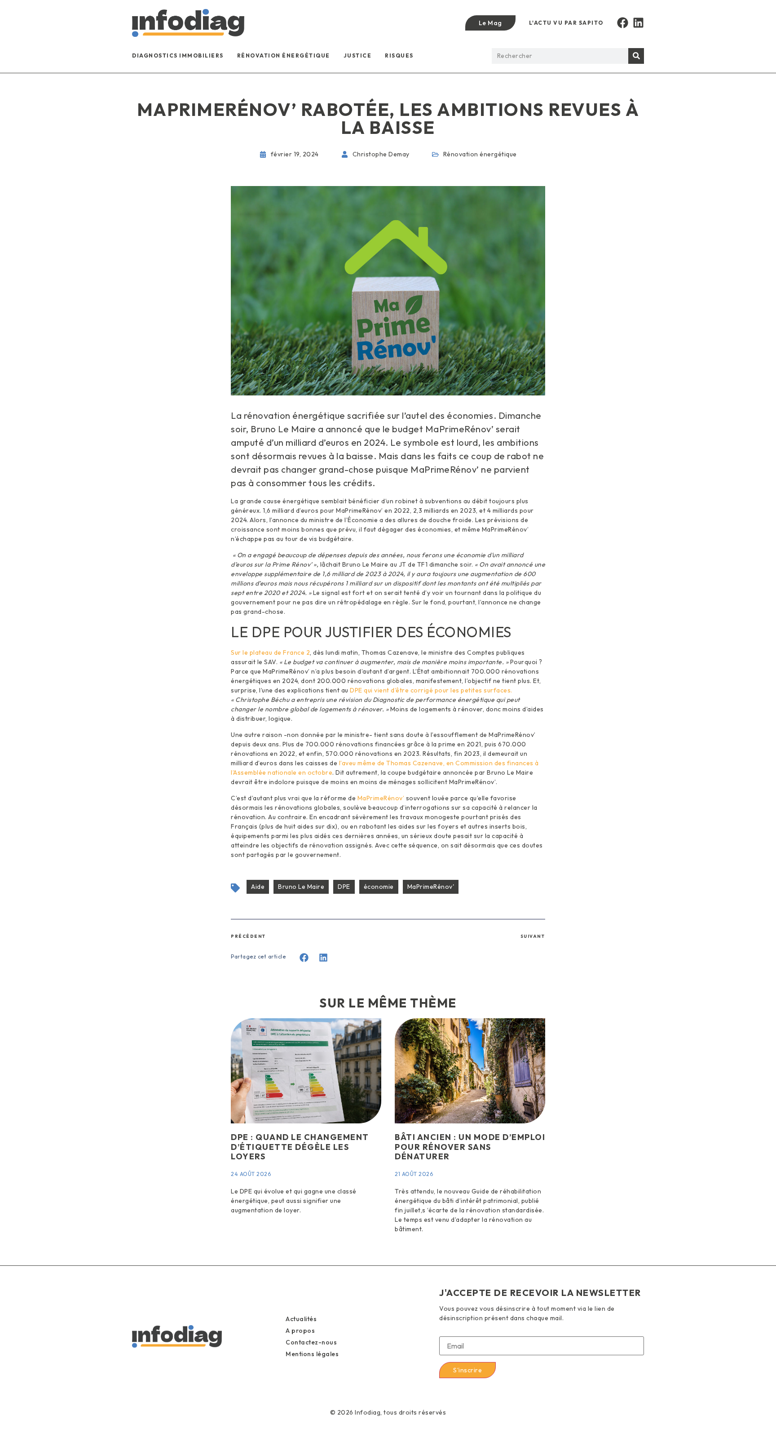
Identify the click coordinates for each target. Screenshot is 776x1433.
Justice (358, 55)
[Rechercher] (636, 56)
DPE (344, 887)
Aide (258, 887)
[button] (304, 958)
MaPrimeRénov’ (381, 798)
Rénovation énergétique (283, 55)
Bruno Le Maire (301, 887)
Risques (399, 55)
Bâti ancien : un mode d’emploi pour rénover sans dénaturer (470, 1147)
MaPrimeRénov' (430, 887)
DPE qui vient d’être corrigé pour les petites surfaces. (431, 690)
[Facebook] (622, 22)
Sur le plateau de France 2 (270, 652)
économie (379, 887)
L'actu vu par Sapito (566, 22)
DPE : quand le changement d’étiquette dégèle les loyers (300, 1147)
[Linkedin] (638, 22)
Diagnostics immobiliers (178, 55)
